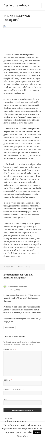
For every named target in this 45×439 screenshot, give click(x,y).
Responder (9, 327)
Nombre (8, 380)
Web (5, 399)
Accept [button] (37, 432)
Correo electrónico (14, 390)
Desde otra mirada (16, 5)
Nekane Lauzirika (24, 267)
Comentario (10, 349)
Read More (22, 436)
